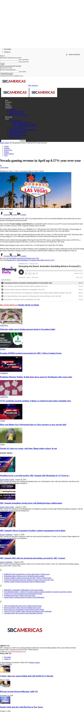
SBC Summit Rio (15, 137)
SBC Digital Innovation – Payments (25, 124)
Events (7, 118)
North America (9, 154)
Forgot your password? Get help (10, 66)
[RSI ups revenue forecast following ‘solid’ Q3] (5, 687)
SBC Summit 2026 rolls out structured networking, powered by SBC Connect (32, 558)
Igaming (7, 104)
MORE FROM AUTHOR (29, 305)
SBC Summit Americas (16, 128)
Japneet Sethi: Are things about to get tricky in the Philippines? (24, 597)
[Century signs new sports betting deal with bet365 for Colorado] (5, 672)
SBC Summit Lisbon (16, 133)
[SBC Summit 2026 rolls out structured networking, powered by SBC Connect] (7, 554)
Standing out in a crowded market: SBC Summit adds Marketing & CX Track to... (35, 475)
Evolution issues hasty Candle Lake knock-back (20, 595)
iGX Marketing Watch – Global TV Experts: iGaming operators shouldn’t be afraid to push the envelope (38, 592)
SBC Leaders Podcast (16, 113)
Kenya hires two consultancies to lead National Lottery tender (24, 609)
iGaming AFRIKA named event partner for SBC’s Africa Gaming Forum (30, 353)
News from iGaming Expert (20, 586)
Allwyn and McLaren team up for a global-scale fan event (22, 606)
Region (6, 152)
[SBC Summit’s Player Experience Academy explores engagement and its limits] (7, 526)
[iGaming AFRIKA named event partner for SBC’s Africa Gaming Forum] (11, 347)
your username (23, 59)
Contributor (8, 534)
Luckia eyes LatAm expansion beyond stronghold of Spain (23, 593)
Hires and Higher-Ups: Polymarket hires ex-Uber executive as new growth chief (33, 424)
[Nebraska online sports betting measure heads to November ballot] (11, 323)
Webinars (12, 109)
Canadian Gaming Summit (17, 131)
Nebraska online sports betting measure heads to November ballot (27, 329)
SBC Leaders (8, 117)
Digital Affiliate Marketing (21, 122)
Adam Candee (9, 479)
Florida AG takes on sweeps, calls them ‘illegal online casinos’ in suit (28, 448)
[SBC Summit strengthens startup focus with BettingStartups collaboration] (7, 499)
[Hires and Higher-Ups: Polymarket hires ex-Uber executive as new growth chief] (11, 419)
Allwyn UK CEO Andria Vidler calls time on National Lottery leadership (27, 611)
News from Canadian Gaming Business (26, 570)
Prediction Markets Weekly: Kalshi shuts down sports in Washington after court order (36, 377)
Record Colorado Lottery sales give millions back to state (22, 607)
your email (22, 71)
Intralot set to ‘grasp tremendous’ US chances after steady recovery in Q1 (31, 260)
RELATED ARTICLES (9, 305)
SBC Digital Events (15, 120)
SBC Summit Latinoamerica (18, 135)
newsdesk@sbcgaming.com (17, 651)
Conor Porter (4, 167)
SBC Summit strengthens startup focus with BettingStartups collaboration (31, 503)
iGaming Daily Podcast (16, 111)
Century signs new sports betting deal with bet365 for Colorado (26, 676)
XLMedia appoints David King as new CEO (24, 258)
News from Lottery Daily (19, 602)
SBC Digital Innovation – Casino (24, 126)
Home (6, 100)
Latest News (8, 150)
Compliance (4, 373)
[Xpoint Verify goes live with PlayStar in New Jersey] (5, 703)
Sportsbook (8, 102)
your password (23, 62)
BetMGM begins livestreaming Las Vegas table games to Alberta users (27, 574)
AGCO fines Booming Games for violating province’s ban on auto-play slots (29, 580)
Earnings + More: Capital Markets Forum (22, 130)
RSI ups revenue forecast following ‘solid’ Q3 (19, 691)
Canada (2, 421)
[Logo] (15, 96)
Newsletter (7, 49)
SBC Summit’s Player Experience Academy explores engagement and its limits (32, 530)
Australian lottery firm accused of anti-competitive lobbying (23, 613)
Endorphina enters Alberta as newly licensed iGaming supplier (24, 576)
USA (5, 155)
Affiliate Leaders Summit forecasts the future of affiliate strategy (24, 581)
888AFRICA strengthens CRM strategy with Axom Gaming (23, 590)
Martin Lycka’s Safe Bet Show (19, 115)
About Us (7, 52)
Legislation (8, 105)
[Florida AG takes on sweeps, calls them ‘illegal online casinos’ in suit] (11, 442)
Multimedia (8, 107)
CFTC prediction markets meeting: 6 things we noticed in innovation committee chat (35, 401)
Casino (6, 143)
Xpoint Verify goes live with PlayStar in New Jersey (21, 707)
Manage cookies (34, 662)
